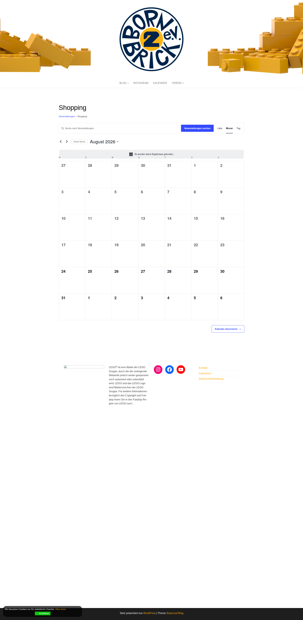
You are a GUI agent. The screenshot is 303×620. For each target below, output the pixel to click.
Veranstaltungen (67, 116)
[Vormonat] (60, 141)
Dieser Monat (79, 141)
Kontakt (203, 368)
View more (60, 609)
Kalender (160, 83)
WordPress (149, 613)
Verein (177, 83)
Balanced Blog (175, 613)
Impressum (205, 373)
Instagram (140, 83)
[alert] (151, 154)
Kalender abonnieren (226, 328)
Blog (123, 83)
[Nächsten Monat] (67, 141)
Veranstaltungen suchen (197, 128)
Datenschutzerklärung (211, 378)
